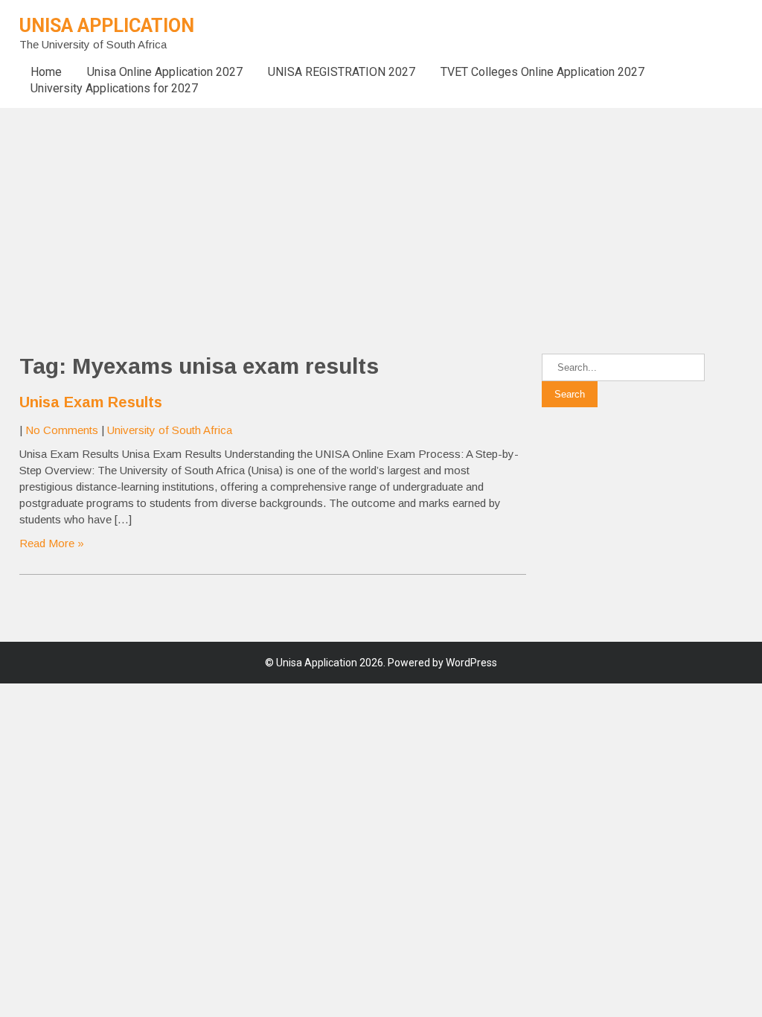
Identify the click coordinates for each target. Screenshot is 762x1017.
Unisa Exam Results (90, 402)
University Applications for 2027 (114, 88)
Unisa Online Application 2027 (165, 72)
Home (46, 72)
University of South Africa (169, 430)
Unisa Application (106, 25)
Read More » (51, 543)
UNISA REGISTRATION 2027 (341, 72)
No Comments (61, 430)
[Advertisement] (381, 212)
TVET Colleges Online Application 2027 (542, 72)
